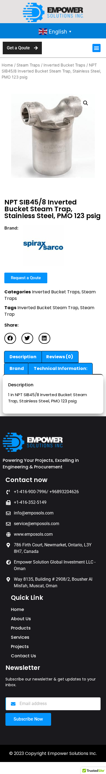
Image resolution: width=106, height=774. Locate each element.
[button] (96, 48)
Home (7, 65)
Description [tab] (23, 357)
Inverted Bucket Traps (64, 65)
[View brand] (43, 264)
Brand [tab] (17, 368)
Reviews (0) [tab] (59, 357)
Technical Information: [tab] (60, 368)
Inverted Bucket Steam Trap (47, 308)
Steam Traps (28, 65)
